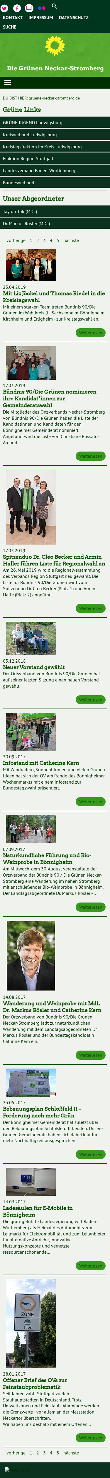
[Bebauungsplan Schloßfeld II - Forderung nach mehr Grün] (31, 1083)
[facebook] (17, 7)
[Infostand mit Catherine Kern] (31, 732)
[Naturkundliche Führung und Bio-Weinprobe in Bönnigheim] (31, 830)
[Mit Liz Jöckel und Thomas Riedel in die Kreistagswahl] (31, 266)
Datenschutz (74, 18)
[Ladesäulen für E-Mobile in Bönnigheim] (31, 1182)
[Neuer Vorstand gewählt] (31, 639)
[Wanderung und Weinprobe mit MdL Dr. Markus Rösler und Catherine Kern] (31, 956)
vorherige (16, 240)
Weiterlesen (90, 333)
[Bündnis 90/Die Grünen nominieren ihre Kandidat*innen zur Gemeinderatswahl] (31, 363)
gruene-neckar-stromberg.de (54, 98)
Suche (9, 27)
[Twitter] (5, 7)
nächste (71, 240)
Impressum (40, 18)
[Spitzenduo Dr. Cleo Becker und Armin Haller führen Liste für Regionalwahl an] (31, 508)
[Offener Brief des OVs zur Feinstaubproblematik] (31, 1324)
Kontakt (13, 18)
